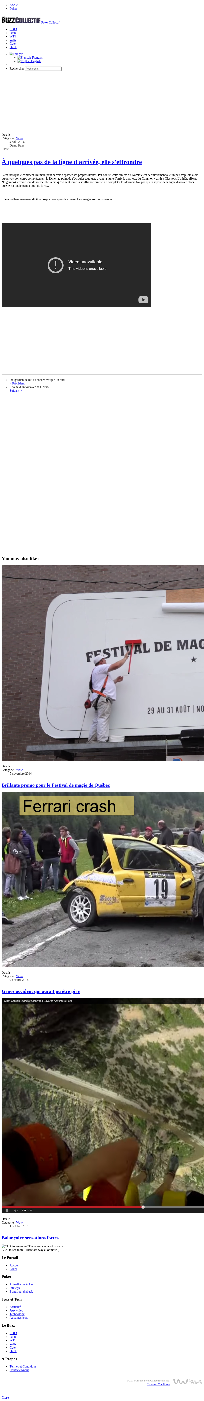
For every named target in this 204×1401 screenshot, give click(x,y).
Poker (13, 8)
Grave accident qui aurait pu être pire (41, 991)
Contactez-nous (19, 1370)
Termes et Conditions (23, 1366)
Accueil (14, 5)
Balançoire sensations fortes (30, 1237)
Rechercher (17, 68)
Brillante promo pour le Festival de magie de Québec (56, 785)
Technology (17, 1314)
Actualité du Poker (21, 1284)
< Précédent (17, 383)
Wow (13, 40)
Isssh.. (13, 32)
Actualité (15, 1307)
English (35, 61)
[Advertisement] (102, 102)
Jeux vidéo (16, 1310)
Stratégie (15, 1288)
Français (37, 57)
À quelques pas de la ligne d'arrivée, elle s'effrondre (72, 161)
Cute (13, 43)
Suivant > (16, 390)
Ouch (13, 47)
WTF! (13, 36)
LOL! (13, 29)
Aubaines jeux (19, 1317)
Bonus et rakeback (21, 1291)
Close (5, 1397)
